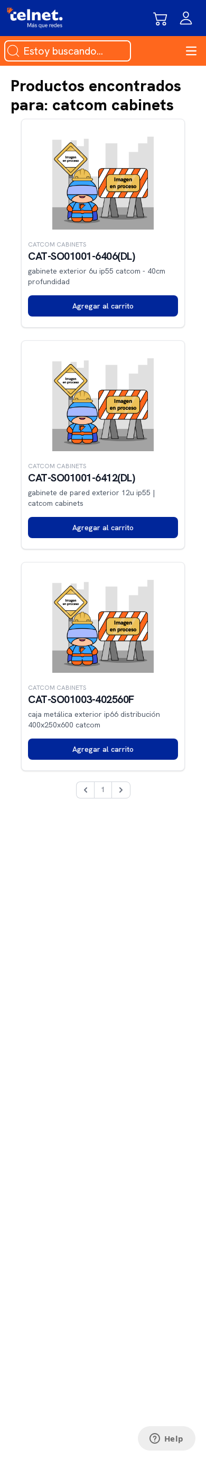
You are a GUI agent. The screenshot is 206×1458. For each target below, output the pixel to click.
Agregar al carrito (103, 306)
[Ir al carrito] (160, 18)
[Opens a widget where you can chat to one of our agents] (166, 1439)
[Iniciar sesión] (186, 18)
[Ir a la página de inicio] (35, 18)
